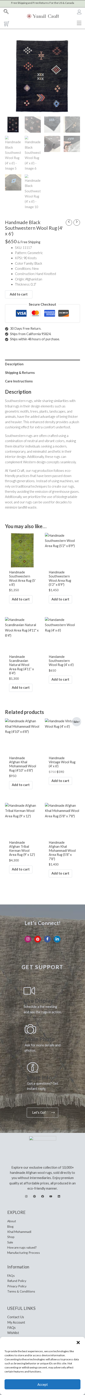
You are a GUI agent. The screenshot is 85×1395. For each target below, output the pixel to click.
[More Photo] (30, 1028)
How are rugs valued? (22, 1247)
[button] (78, 1342)
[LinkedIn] (57, 939)
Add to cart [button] (21, 599)
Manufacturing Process (23, 1252)
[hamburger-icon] (79, 23)
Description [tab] (14, 364)
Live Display (38, 1000)
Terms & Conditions (21, 1291)
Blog (10, 1226)
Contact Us (15, 1317)
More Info (39, 1077)
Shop (11, 1237)
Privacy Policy (17, 1286)
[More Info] (32, 1067)
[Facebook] (47, 939)
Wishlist (13, 1333)
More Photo (40, 1039)
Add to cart (19, 294)
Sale (10, 1242)
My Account (16, 1322)
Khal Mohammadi (19, 1232)
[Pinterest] (37, 939)
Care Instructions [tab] (19, 381)
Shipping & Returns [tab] (20, 373)
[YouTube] (50, 1196)
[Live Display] (29, 990)
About (11, 1221)
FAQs (11, 1275)
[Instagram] (27, 939)
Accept (42, 1384)
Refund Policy (16, 1281)
